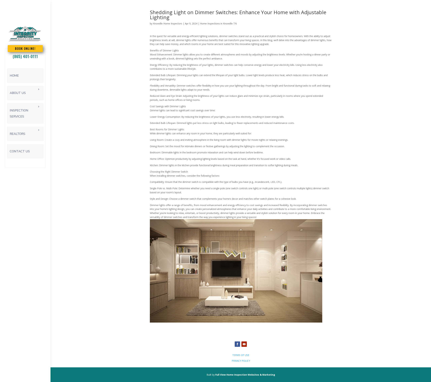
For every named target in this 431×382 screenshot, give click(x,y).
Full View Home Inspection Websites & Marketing (245, 374)
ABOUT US (18, 93)
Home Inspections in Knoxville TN (218, 23)
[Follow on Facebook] (237, 344)
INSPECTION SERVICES (19, 113)
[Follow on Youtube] (244, 344)
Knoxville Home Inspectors (167, 23)
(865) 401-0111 (25, 56)
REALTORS (17, 134)
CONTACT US (20, 151)
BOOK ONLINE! (25, 48)
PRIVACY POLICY (241, 360)
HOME (14, 76)
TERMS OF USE (240, 355)
